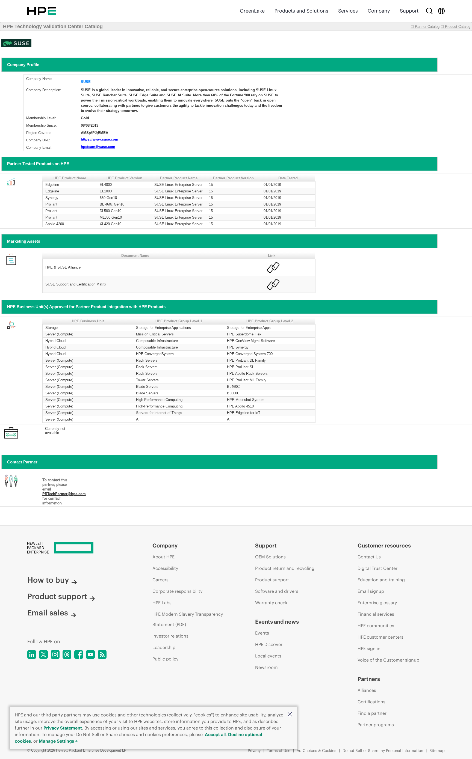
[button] (290, 714)
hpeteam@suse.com (98, 147)
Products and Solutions (301, 11)
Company (379, 11)
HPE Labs (162, 602)
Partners (369, 678)
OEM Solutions (270, 556)
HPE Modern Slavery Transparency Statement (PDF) (187, 619)
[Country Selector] (441, 11)
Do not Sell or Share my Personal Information (383, 750)
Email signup (371, 591)
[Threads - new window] (67, 654)
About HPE (163, 556)
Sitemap (437, 750)
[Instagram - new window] (55, 654)
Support (409, 11)
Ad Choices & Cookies (316, 750)
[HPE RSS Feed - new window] (102, 654)
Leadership (163, 647)
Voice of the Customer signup (388, 660)
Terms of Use (278, 750)
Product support (57, 596)
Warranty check (271, 602)
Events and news (277, 621)
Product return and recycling (284, 568)
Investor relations (170, 636)
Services (348, 11)
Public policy (165, 659)
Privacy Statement (62, 728)
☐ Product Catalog (455, 27)
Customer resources (384, 545)
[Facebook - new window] (78, 654)
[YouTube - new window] (90, 654)
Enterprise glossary (377, 602)
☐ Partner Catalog (425, 27)
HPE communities (376, 625)
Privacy (254, 750)
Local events (268, 656)
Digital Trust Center (377, 568)
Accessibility (165, 568)
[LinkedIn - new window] (31, 654)
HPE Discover (268, 644)
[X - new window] (43, 654)
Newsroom (266, 667)
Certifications (371, 701)
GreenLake (252, 11)
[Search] (429, 11)
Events (262, 633)
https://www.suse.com (99, 139)
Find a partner (372, 713)
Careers (160, 579)
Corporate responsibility (177, 591)
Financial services (376, 614)
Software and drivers (276, 591)
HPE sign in (369, 648)
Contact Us (369, 556)
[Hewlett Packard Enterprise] (41, 11)
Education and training (381, 579)
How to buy (48, 580)
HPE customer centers (380, 637)
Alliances (367, 690)
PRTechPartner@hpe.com (64, 494)
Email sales (47, 613)
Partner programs (376, 724)
